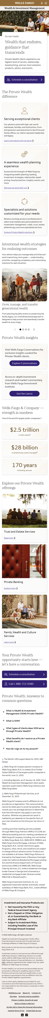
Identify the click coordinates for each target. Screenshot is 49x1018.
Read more (8, 538)
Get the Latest (25, 393)
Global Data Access (33, 1011)
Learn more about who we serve (18, 140)
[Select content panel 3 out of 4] (26, 329)
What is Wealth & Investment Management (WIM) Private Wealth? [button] (24, 712)
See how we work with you (15, 187)
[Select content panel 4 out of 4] (29, 329)
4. (3, 793)
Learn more (9, 642)
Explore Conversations (24, 363)
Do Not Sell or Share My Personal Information (24, 1007)
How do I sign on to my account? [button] (22, 748)
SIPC (4, 962)
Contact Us (36, 993)
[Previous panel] (15, 329)
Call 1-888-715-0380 (21, 683)
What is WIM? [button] (13, 720)
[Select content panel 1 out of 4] (20, 329)
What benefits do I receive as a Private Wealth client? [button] (25, 740)
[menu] (46, 3)
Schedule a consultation (25, 79)
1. (3, 759)
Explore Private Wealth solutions (18, 232)
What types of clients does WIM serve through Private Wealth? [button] (25, 730)
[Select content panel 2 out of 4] (23, 329)
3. (3, 780)
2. (3, 766)
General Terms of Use (16, 1011)
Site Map (13, 996)
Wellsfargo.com (15, 993)
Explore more (10, 588)
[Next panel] (34, 329)
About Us (26, 993)
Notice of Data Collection (25, 1003)
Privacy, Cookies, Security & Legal (24, 1000)
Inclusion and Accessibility (29, 996)
